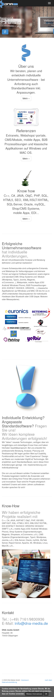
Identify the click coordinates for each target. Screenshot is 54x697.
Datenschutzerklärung (9, 682)
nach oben (48, 680)
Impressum (25, 680)
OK (46, 694)
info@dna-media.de (31, 623)
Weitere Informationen (34, 694)
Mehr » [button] (26, 98)
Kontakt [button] (27, 31)
